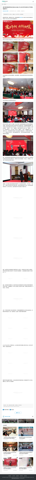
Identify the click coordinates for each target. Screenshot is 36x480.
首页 (2, 4)
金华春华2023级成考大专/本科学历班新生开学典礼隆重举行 (25, 473)
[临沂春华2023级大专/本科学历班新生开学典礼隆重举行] (25, 436)
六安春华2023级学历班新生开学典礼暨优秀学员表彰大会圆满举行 (25, 458)
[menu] (33, 1)
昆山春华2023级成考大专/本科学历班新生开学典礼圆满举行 (10, 458)
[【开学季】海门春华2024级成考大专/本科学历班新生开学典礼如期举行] (10, 436)
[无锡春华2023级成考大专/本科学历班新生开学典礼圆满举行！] (10, 467)
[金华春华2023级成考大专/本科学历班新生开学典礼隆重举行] (25, 467)
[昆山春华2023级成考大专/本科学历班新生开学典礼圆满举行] (10, 451)
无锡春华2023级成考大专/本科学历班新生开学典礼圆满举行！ (10, 473)
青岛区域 (20, 17)
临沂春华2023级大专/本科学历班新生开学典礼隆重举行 (25, 443)
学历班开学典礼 (6, 414)
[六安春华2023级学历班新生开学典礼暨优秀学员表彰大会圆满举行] (25, 451)
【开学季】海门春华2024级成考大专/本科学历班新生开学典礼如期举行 (10, 443)
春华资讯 (5, 448)
